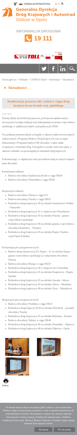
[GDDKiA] (38, 17)
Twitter (43, 68)
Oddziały (23, 79)
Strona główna (9, 79)
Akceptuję (43, 429)
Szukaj (72, 68)
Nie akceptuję (64, 429)
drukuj (5, 385)
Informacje (54, 79)
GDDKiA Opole (38, 79)
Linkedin (62, 68)
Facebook (53, 68)
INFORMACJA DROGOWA (38, 35)
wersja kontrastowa (37, 4)
